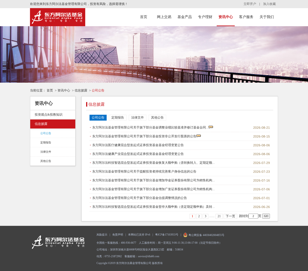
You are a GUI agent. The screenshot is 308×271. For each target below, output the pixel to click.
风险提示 (102, 234)
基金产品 (184, 17)
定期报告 (45, 142)
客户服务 (246, 17)
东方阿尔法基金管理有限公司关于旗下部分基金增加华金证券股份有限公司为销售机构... (153, 180)
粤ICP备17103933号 (166, 234)
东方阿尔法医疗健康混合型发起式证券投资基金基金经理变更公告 (138, 145)
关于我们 (267, 17)
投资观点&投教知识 (48, 114)
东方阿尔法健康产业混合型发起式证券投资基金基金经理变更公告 (138, 154)
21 (219, 216)
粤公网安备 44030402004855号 (206, 235)
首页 (143, 17)
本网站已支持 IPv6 (139, 234)
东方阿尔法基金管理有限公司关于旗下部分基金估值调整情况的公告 (139, 198)
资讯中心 (225, 17)
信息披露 (81, 90)
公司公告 (45, 133)
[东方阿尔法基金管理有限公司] (57, 17)
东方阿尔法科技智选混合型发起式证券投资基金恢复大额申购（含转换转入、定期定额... (153, 162)
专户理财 (205, 17)
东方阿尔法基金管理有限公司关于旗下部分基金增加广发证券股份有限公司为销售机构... (153, 189)
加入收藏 (269, 4)
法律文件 (45, 151)
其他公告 (45, 161)
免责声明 (117, 234)
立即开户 (250, 4)
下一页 (230, 216)
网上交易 (164, 17)
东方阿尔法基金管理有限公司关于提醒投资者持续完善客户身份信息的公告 (144, 171)
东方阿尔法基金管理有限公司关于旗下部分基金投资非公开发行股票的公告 (144, 136)
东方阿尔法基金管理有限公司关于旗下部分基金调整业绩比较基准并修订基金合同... (150, 127)
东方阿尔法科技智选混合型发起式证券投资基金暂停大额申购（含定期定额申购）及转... (153, 206)
